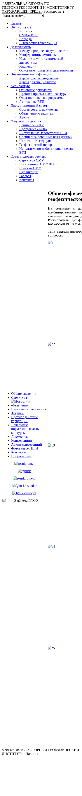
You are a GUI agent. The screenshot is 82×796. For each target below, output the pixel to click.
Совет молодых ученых (28, 156)
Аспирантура (20, 86)
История (25, 31)
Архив (24, 117)
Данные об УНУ (31, 125)
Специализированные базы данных (45, 137)
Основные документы (35, 90)
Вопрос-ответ (21, 456)
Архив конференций (26, 444)
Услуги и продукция (25, 121)
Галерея (25, 176)
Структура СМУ (31, 160)
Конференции (21, 440)
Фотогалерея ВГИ (24, 448)
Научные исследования (28, 409)
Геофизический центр (35, 145)
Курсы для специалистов (37, 82)
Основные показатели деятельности (46, 70)
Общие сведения (23, 393)
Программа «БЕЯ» (33, 129)
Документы (19, 436)
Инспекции (28, 66)
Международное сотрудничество (43, 51)
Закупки (17, 413)
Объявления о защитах (36, 113)
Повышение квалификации (31, 74)
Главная (16, 23)
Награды (25, 39)
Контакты (26, 180)
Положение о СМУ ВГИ (37, 164)
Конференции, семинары (38, 55)
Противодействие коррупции (24, 419)
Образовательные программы (41, 98)
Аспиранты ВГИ (31, 101)
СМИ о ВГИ (28, 35)
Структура (19, 397)
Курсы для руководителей (38, 78)
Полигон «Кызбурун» (35, 141)
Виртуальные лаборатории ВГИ (43, 133)
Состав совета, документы (39, 109)
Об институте (20, 27)
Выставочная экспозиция (38, 43)
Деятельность (20, 47)
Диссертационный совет (28, 105)
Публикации (28, 172)
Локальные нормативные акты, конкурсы (25, 429)
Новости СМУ (30, 168)
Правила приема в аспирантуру (42, 94)
